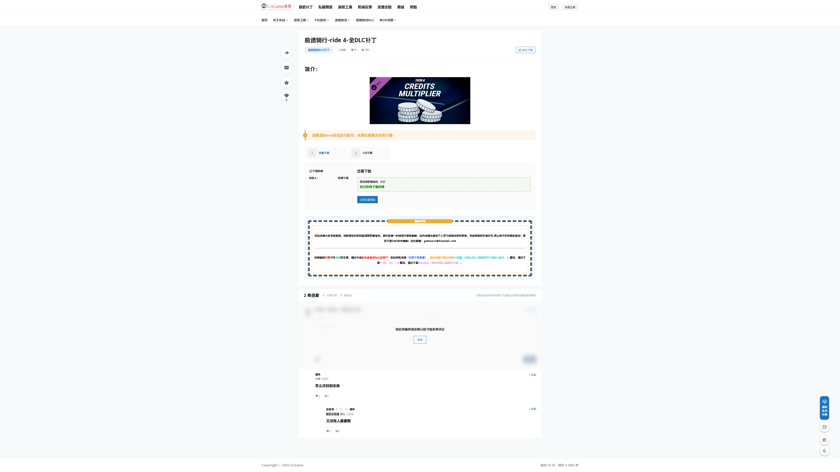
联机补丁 (306, 7)
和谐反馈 (365, 7)
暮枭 (317, 374)
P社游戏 (320, 20)
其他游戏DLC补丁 (318, 50)
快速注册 (570, 7)
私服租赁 (325, 7)
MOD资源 (386, 20)
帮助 (413, 7)
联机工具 (345, 7)
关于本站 (279, 20)
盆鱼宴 (330, 409)
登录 (553, 7)
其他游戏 (341, 20)
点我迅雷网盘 (367, 199)
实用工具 (300, 20)
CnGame (296, 465)
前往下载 (527, 50)
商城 (400, 7)
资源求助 (385, 7)
